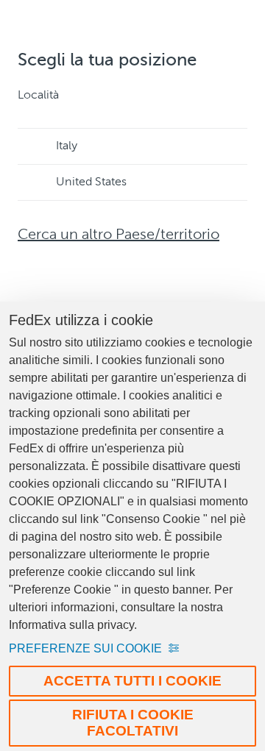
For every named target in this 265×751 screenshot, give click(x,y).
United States (91, 182)
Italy (66, 146)
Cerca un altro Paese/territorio (118, 235)
